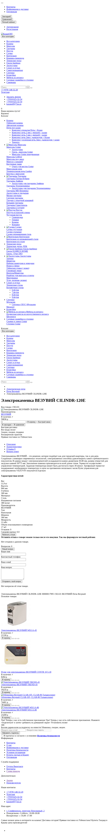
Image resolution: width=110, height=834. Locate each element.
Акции (9, 780)
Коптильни (11, 56)
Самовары (11, 82)
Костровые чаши (14, 164)
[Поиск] (31, 87)
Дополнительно (8, 776)
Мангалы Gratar (13, 147)
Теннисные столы (14, 285)
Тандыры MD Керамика (17, 191)
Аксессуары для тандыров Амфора (28, 183)
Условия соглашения (15, 752)
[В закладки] (15, 638)
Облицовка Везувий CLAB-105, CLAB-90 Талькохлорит (27, 697)
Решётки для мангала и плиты (20, 275)
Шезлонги (11, 316)
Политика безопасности (17, 750)
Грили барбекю (13, 63)
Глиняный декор (13, 270)
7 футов (15, 292)
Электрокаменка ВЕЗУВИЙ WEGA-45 (19, 630)
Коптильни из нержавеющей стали (22, 239)
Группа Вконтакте (14, 766)
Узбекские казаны (14, 123)
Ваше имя (5, 551)
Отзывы (10, 449)
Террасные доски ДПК (16, 246)
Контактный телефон (11, 557)
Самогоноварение (14, 70)
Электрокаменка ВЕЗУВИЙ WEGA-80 (19, 710)
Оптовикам (11, 11)
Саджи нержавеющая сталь (18, 234)
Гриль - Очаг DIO (14, 253)
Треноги (15, 142)
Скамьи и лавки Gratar (16, 321)
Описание (11, 444)
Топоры (10, 258)
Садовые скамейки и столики (20, 80)
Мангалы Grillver (14, 157)
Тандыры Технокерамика (18, 186)
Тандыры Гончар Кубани (17, 178)
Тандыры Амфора (14, 181)
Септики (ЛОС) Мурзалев (24, 304)
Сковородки (17, 217)
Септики (10, 73)
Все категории (13, 41)
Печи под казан (13, 128)
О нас (9, 745)
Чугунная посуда (14, 215)
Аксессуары (11, 65)
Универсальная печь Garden (19, 171)
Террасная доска (13, 60)
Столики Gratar (13, 324)
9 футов (15, 297)
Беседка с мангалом (15, 174)
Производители (13, 783)
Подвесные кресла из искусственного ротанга (27, 314)
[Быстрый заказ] (13, 638)
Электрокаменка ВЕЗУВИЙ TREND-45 (19, 684)
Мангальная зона (14, 169)
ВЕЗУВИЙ (6, 414)
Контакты (10, 7)
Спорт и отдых (13, 68)
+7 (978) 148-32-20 (9, 90)
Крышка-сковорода (15, 58)
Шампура (10, 261)
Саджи (9, 53)
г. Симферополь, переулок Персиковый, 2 (25, 811)
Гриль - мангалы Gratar (22, 152)
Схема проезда (13, 771)
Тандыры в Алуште (15, 207)
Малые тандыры (13, 195)
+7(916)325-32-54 (14, 99)
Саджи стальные (14, 232)
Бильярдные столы (15, 287)
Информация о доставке (17, 9)
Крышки (16, 224)
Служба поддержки (10, 762)
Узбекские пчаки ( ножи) (17, 268)
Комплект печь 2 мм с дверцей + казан (29, 132)
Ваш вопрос (6, 567)
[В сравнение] (18, 638)
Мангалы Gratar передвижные (25, 154)
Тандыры (10, 48)
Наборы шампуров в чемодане (20, 263)
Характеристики (14, 447)
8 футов (15, 295)
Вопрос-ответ (12, 451)
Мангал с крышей (14, 161)
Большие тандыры (14, 203)
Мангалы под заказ (15, 159)
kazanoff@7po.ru (13, 104)
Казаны (9, 44)
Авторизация (12, 27)
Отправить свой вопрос (11, 581)
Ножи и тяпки (12, 266)
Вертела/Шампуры (15, 273)
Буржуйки (11, 75)
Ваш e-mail (6, 562)
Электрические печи (15, 389)
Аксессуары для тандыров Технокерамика (31, 188)
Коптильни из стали (15, 241)
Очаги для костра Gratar (23, 166)
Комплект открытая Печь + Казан (27, 130)
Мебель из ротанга (14, 77)
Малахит (10, 307)
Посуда (9, 51)
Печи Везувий (13, 391)
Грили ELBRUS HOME (17, 251)
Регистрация (12, 29)
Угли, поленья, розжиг (16, 280)
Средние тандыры (14, 198)
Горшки (15, 220)
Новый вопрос (8, 549)
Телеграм (5, 92)
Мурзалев (10, 302)
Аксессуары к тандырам (17, 193)
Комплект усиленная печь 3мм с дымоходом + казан (36, 140)
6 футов (15, 290)
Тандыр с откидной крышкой (19, 200)
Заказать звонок (13, 97)
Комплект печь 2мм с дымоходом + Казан (31, 137)
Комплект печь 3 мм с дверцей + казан (29, 135)
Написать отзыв (8, 535)
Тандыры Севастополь (16, 205)
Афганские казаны (14, 125)
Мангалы (10, 46)
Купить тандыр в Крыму (17, 755)
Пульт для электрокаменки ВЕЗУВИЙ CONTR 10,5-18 (26, 672)
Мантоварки (12, 278)
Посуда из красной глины (18, 212)
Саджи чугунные (14, 229)
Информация (7, 738)
